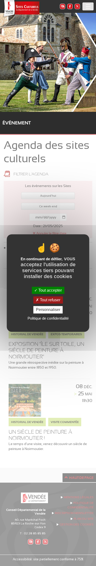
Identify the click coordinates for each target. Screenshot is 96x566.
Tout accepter (49, 290)
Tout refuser (49, 300)
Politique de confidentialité (48, 318)
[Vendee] (20, 9)
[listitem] (62, 6)
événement (16, 123)
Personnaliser (48, 310)
